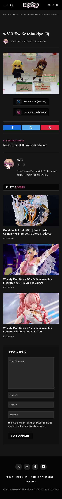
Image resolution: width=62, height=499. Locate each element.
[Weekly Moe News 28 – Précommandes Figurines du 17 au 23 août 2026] (31, 259)
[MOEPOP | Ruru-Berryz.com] (31, 5)
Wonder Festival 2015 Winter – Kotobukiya (24, 145)
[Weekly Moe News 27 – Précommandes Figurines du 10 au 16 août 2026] (31, 308)
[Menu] (5, 5)
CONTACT (31, 481)
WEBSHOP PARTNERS (42, 477)
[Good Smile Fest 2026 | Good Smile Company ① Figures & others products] (31, 210)
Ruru (15, 41)
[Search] (11, 5)
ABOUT (9, 477)
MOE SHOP (22, 477)
